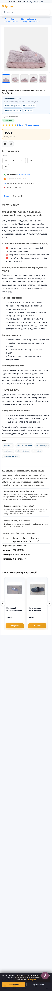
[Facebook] (28, 2)
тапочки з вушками (24, 446)
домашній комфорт (11, 456)
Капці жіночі (30, 106)
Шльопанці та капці (28, 19)
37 (14, 160)
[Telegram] (42, 2)
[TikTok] (35, 2)
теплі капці (37, 451)
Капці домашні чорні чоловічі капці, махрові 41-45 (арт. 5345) (36, 609)
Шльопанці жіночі (11, 22)
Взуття (13, 19)
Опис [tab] (6, 196)
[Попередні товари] (3, 604)
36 (6, 160)
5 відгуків (20, 125)
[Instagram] (31, 2)
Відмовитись (38, 984)
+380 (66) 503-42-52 (24, 174)
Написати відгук (32, 125)
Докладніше (31, 980)
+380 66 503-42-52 (18, 1)
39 (31, 160)
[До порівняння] (11, 144)
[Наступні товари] (49, 604)
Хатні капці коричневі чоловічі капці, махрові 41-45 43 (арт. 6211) (14, 609)
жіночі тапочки (23, 451)
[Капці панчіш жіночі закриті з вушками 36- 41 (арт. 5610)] (26, 49)
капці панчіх (8, 451)
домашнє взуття (42, 446)
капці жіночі (8, 446)
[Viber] (38, 2)
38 (22, 160)
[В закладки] (5, 144)
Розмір (4, 155)
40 (39, 160)
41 (6, 167)
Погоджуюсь (13, 984)
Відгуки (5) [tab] (18, 196)
